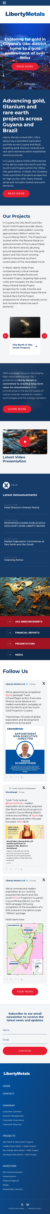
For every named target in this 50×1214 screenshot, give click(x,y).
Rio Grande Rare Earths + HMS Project (21, 1150)
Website (31, 1208)
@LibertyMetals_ (15, 803)
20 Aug (33, 880)
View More (25, 991)
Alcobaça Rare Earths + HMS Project (20, 1154)
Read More (25, 66)
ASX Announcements (28, 621)
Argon (39, 1208)
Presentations (25, 643)
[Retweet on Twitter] (10, 788)
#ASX (20, 821)
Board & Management (13, 1116)
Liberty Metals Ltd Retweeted (23, 788)
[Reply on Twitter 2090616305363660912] (7, 869)
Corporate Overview (12, 1111)
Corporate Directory (12, 1124)
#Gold (16, 898)
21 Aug (22, 792)
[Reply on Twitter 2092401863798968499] (7, 777)
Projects (9, 1136)
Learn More (17, 409)
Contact (8, 1093)
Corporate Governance (13, 1120)
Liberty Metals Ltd (15, 684)
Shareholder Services (13, 1189)
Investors (9, 1166)
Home (6, 1086)
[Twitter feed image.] (25, 750)
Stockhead (11, 792)
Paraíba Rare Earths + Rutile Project (19, 1146)
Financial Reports (27, 632)
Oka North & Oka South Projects (18, 1142)
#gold (9, 695)
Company (9, 1105)
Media (19, 654)
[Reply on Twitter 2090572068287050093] (7, 979)
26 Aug (33, 684)
